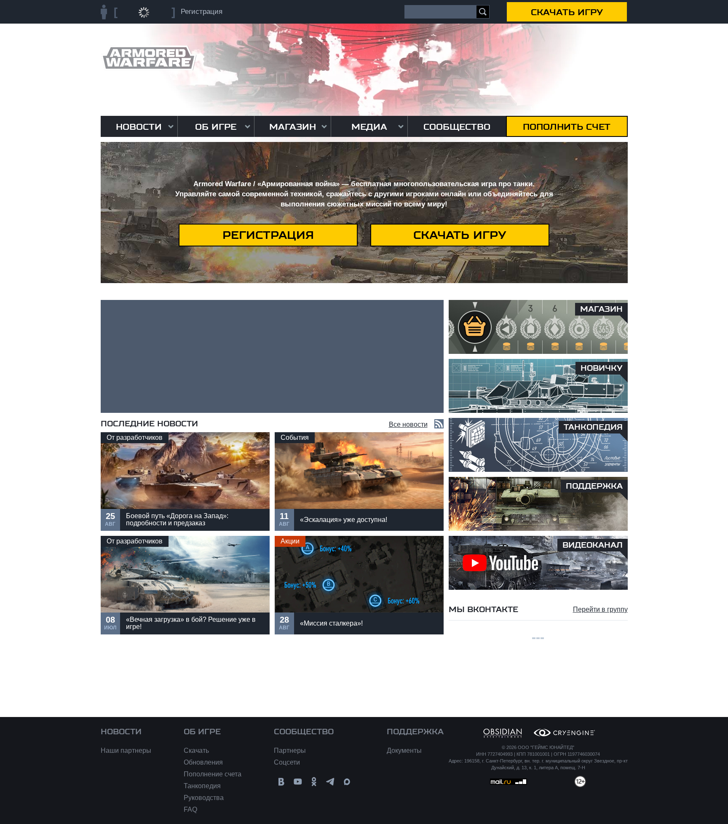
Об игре (215, 127)
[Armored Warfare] (148, 57)
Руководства (204, 797)
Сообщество (456, 127)
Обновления (203, 762)
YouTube (297, 781)
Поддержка (415, 731)
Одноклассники (314, 781)
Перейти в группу (600, 609)
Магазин (292, 127)
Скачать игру (567, 12)
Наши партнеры (126, 750)
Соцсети (287, 762)
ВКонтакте (281, 781)
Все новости (408, 424)
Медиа (369, 127)
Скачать (196, 750)
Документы (404, 750)
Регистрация (268, 235)
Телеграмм (330, 781)
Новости (139, 127)
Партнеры (290, 750)
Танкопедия (202, 785)
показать (185, 481)
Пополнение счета (212, 774)
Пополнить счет (566, 127)
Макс (347, 781)
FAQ (190, 809)
